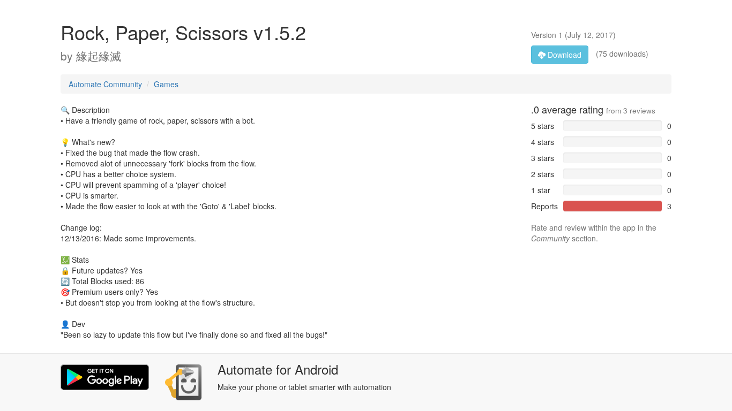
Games (166, 84)
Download (563, 54)
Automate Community (105, 84)
